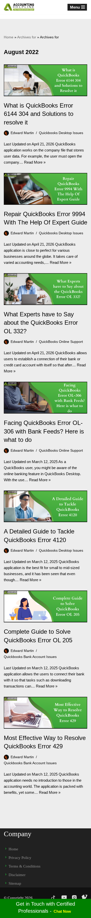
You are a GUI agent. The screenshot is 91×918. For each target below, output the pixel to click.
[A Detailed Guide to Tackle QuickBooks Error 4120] (45, 506)
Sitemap (15, 883)
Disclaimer (17, 875)
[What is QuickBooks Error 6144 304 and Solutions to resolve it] (45, 80)
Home (8, 37)
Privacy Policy (20, 858)
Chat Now (62, 911)
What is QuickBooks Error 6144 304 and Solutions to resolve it (38, 114)
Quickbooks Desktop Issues (61, 133)
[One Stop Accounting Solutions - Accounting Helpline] (19, 7)
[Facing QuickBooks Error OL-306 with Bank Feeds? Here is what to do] (45, 398)
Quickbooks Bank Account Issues (30, 657)
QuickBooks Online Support (61, 342)
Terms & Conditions (24, 866)
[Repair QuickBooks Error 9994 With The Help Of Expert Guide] (45, 189)
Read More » (35, 162)
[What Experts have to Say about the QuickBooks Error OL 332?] (45, 289)
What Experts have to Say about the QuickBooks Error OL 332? (41, 323)
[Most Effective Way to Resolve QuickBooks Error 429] (45, 713)
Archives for (26, 37)
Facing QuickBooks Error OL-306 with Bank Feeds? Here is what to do (44, 431)
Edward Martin (22, 133)
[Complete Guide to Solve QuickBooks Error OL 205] (45, 606)
